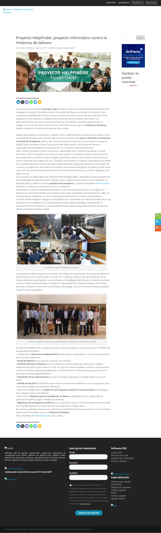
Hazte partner (147, 21)
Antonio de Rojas (26, 48)
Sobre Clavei (69, 48)
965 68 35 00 (111, 3)
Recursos (92, 21)
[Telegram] (35, 102)
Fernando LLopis (43, 415)
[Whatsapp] (31, 102)
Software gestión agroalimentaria (118, 497)
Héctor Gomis (102, 183)
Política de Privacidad (45, 529)
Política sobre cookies (66, 529)
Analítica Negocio (56, 48)
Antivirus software (119, 461)
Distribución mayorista (121, 487)
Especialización (70, 21)
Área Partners (138, 3)
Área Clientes (151, 3)
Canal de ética (84, 529)
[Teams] (27, 102)
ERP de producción (119, 455)
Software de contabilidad (122, 458)
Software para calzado (121, 481)
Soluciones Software (42, 21)
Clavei (110, 21)
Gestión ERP (116, 452)
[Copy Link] (40, 102)
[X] (22, 102)
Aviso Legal (28, 529)
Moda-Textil (116, 484)
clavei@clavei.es (124, 3)
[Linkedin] (18, 102)
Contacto (128, 21)
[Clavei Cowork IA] (22, 22)
